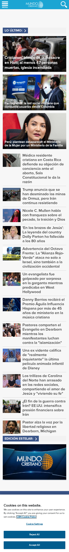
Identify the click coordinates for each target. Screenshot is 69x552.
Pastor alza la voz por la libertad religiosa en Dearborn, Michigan (42, 426)
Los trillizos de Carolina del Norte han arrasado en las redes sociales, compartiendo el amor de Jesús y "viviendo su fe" (43, 385)
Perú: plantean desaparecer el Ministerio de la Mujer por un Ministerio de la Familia (34, 144)
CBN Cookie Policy (26, 517)
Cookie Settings (34, 524)
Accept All (34, 545)
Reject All (34, 534)
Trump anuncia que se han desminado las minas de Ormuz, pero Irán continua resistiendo (44, 196)
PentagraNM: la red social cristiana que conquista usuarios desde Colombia (32, 105)
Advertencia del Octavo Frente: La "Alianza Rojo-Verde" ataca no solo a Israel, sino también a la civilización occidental (43, 257)
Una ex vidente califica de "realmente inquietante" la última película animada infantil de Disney (43, 359)
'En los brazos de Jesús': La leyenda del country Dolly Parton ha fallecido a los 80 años (43, 234)
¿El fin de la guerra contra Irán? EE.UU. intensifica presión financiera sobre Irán (44, 408)
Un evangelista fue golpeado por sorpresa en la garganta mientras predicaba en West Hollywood (42, 283)
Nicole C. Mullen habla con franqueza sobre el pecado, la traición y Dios (43, 215)
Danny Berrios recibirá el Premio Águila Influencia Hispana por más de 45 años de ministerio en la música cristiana (43, 308)
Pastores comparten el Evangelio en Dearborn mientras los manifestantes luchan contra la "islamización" (42, 334)
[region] (34, 523)
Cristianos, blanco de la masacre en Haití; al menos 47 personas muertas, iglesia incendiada (32, 62)
